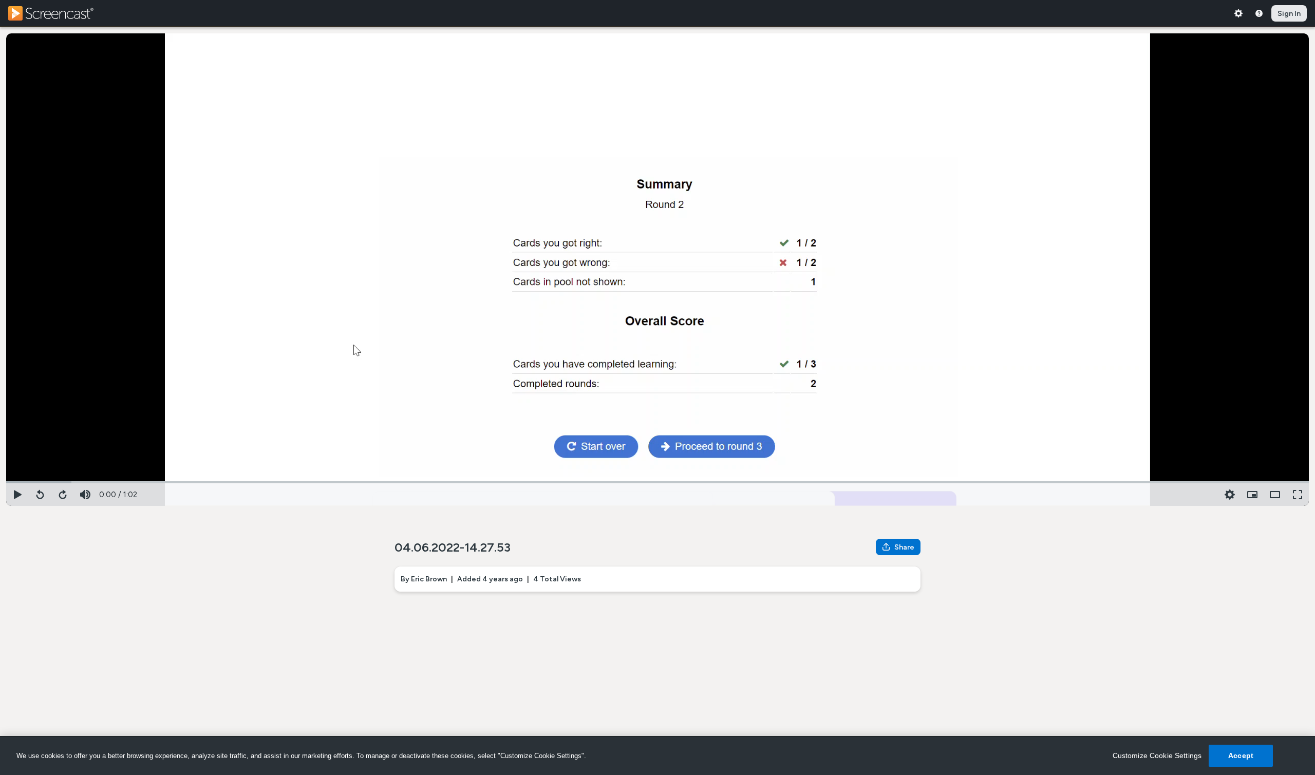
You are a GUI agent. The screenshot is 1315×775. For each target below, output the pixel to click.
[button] (1252, 494)
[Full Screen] (1297, 494)
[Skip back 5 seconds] (40, 494)
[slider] (657, 481)
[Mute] (85, 494)
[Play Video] (17, 494)
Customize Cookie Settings (1157, 755)
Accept (1240, 755)
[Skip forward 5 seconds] (62, 494)
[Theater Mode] (1275, 494)
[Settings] (1238, 13)
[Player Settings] (1229, 494)
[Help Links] (1259, 13)
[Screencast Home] (57, 13)
